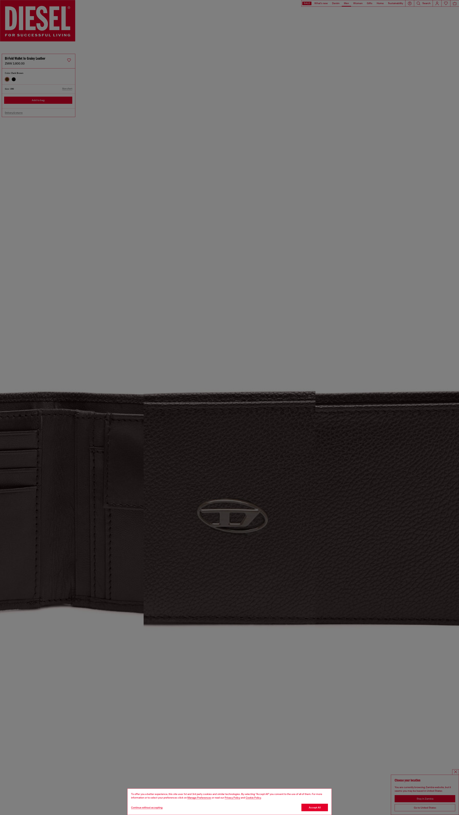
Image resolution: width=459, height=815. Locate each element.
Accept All (315, 807)
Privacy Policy (232, 797)
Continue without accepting (147, 807)
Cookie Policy (253, 797)
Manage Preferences (199, 797)
